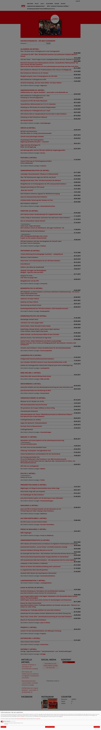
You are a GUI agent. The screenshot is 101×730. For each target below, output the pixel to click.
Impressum (38, 718)
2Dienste (6, 723)
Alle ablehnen (3, 726)
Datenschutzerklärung (21, 718)
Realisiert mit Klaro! (97, 728)
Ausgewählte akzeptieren (50, 726)
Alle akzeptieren (97, 726)
